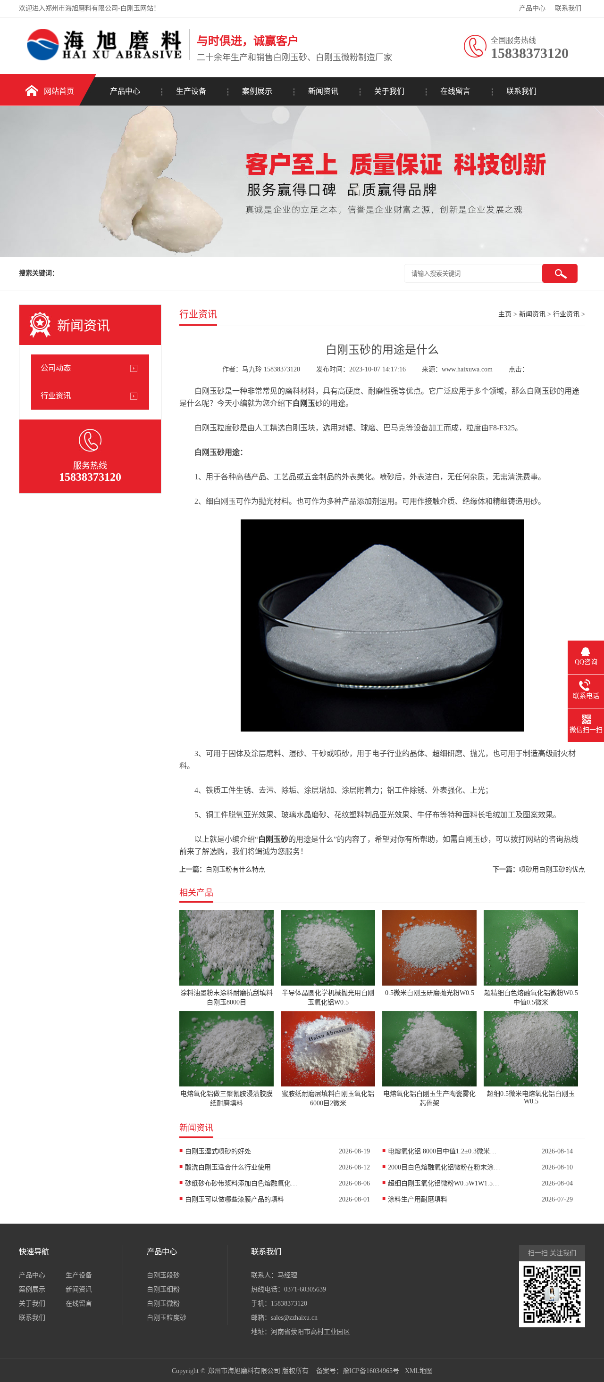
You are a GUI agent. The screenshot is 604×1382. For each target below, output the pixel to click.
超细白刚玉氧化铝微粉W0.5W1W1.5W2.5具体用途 (444, 1183)
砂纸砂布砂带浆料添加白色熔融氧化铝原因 (241, 1183)
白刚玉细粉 (163, 1289)
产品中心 (532, 8)
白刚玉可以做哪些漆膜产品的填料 (234, 1199)
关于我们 (389, 91)
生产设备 (191, 91)
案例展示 (257, 91)
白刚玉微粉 (163, 1303)
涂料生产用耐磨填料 (417, 1199)
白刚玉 (304, 403)
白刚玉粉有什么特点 (235, 869)
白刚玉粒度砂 (166, 1317)
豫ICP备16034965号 (371, 1370)
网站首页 (59, 91)
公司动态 (56, 367)
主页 (505, 314)
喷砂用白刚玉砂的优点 (552, 869)
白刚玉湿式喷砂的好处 (218, 1151)
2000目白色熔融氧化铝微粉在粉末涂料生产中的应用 (444, 1167)
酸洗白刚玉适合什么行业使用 (228, 1167)
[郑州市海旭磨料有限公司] (102, 58)
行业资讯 (56, 395)
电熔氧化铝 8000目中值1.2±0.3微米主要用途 (444, 1151)
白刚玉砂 (273, 839)
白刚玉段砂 (163, 1275)
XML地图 (419, 1370)
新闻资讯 (323, 91)
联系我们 (568, 8)
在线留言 (455, 91)
